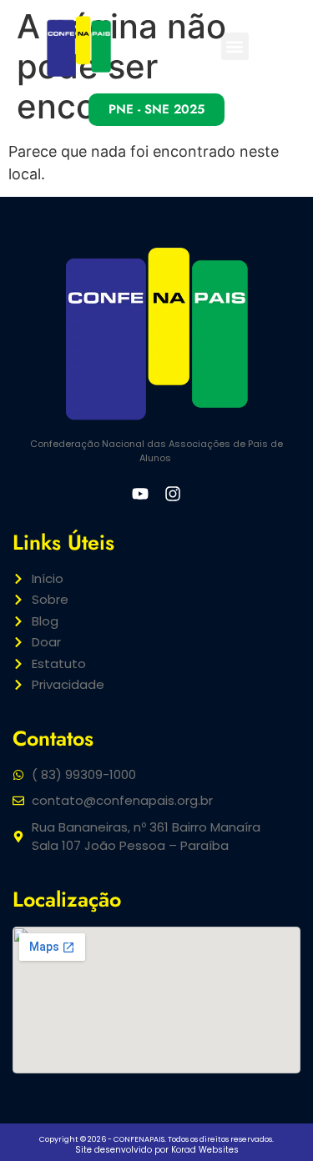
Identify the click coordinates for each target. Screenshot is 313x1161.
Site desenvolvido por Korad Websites (157, 1149)
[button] (235, 46)
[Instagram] (172, 493)
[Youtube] (140, 493)
